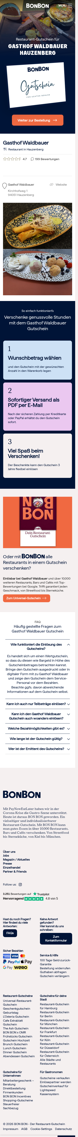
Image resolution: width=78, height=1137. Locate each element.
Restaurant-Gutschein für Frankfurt (54, 1030)
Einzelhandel (11, 867)
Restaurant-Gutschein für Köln (54, 1038)
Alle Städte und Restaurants (50, 1062)
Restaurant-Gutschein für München (54, 1022)
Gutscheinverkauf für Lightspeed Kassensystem (54, 1090)
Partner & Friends (15, 871)
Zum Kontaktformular (56, 938)
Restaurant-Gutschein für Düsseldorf (54, 1046)
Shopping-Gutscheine (18, 1100)
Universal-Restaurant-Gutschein (17, 1003)
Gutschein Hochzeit (16, 1040)
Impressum (10, 1129)
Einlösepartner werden (55, 1082)
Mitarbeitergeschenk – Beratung (18, 1082)
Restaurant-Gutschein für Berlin (54, 1014)
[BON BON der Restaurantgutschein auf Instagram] (20, 884)
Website (61, 184)
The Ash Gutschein (15, 1028)
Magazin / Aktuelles (16, 859)
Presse (7, 863)
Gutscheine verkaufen (55, 1078)
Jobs (6, 855)
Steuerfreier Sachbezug (11, 1106)
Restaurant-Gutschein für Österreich (54, 1054)
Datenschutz (63, 1129)
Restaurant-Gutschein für (37, 39)
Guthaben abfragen (53, 972)
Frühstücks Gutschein (17, 1036)
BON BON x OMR (14, 1032)
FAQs (10, 933)
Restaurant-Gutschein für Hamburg (54, 1006)
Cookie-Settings (41, 1129)
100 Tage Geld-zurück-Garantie (55, 962)
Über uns (9, 852)
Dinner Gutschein (15, 1052)
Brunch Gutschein (15, 1044)
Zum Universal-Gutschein (24, 598)
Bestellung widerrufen (55, 968)
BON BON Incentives (17, 1096)
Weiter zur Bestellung (34, 120)
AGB (24, 1129)
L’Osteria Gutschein (16, 1016)
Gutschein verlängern (54, 976)
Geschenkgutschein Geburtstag (16, 1010)
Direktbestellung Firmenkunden (14, 1090)
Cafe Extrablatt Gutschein (13, 1022)
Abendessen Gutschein (19, 1056)
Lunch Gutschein (14, 1048)
